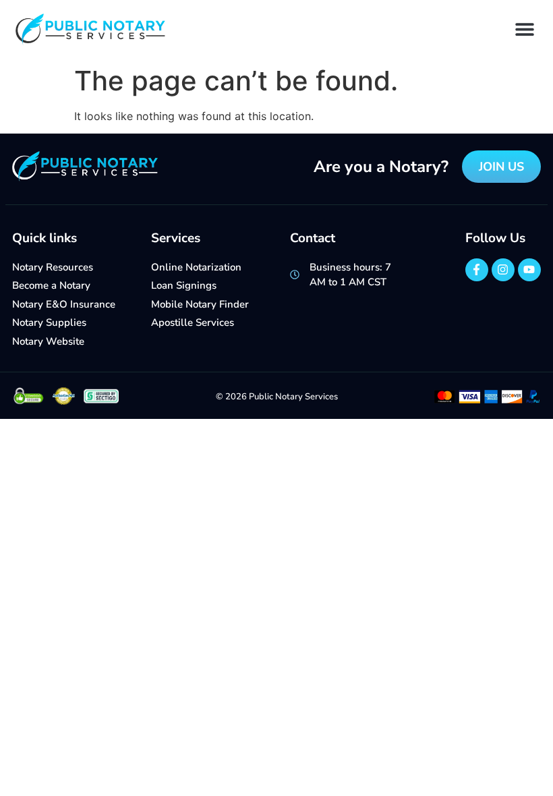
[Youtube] (529, 269)
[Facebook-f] (476, 269)
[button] (524, 28)
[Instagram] (503, 269)
